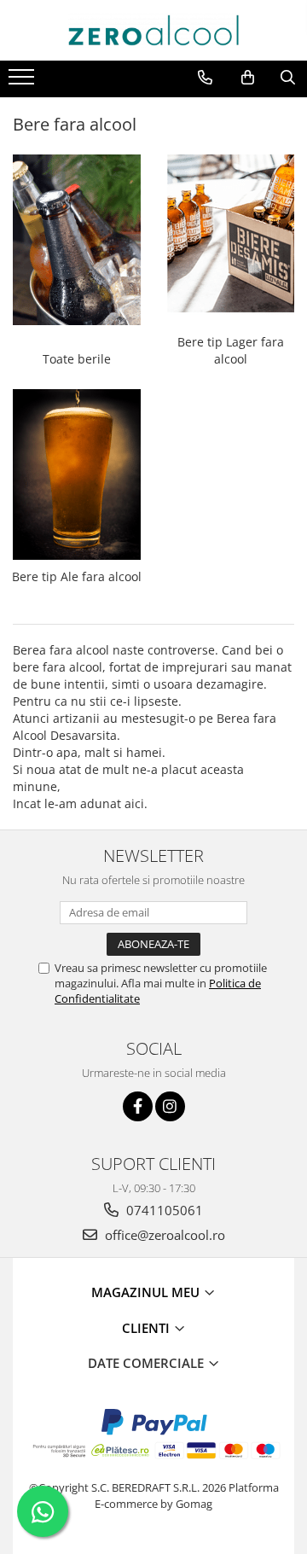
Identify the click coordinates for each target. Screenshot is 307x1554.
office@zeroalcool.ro (163, 1234)
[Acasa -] (153, 30)
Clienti (147, 1327)
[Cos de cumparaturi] (247, 78)
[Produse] (23, 82)
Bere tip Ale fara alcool (77, 576)
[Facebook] (138, 1106)
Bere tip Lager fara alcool (230, 350)
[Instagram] (170, 1106)
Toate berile (77, 359)
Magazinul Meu (147, 1292)
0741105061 (163, 1210)
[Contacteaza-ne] (205, 78)
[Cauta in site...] (288, 78)
